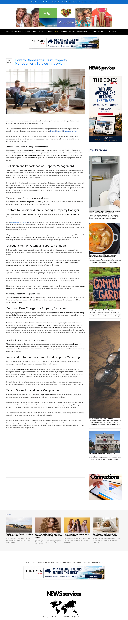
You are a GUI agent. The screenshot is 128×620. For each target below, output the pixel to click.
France (41, 31)
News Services (36, 2)
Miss (95, 2)
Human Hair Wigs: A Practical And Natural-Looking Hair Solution (76, 535)
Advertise (58, 562)
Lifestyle (64, 31)
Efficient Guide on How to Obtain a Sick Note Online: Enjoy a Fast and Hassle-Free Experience (104, 212)
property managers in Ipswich (20, 222)
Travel (35, 31)
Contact (33, 562)
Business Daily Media (80, 2)
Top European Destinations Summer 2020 (102, 454)
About (27, 562)
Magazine (50, 31)
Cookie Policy (50, 562)
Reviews (72, 31)
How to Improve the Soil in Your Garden (101, 310)
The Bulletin (56, 2)
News (57, 31)
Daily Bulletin (66, 2)
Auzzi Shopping (77, 562)
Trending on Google (83, 31)
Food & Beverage (17, 31)
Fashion (27, 31)
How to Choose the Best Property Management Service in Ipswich (41, 62)
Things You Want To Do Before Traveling (101, 418)
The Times (46, 2)
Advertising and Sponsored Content (92, 562)
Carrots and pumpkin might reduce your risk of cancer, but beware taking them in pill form (103, 255)
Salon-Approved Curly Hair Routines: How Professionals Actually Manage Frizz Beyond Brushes (48, 535)
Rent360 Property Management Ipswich (63, 131)
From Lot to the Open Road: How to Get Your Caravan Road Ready (19, 535)
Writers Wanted (67, 562)
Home (7, 31)
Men (90, 2)
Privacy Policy (41, 562)
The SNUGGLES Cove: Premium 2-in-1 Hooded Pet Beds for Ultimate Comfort (105, 535)
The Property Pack (99, 31)
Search (114, 31)
